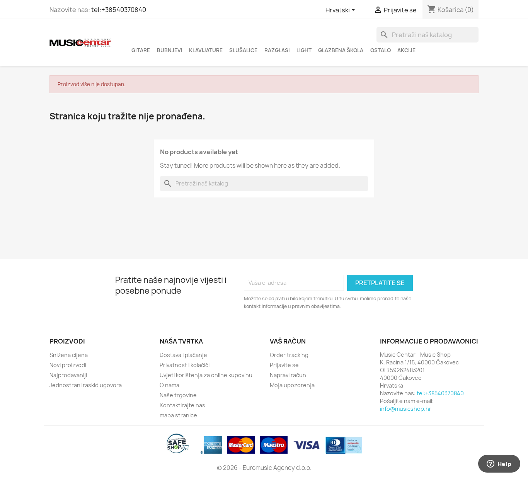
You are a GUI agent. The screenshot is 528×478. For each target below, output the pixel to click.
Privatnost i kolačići (184, 365)
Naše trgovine (178, 395)
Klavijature (206, 50)
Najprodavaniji (68, 375)
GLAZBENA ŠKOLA (340, 50)
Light (304, 50)
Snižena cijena (68, 355)
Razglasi (277, 50)
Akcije (406, 50)
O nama (169, 385)
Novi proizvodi (67, 365)
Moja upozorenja (292, 385)
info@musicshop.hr (405, 408)
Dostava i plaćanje (183, 355)
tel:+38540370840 (118, 9)
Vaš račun (288, 341)
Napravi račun (288, 375)
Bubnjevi (169, 50)
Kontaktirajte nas (182, 405)
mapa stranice (178, 415)
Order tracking (289, 355)
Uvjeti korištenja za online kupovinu (206, 375)
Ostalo (380, 50)
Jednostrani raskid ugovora (85, 385)
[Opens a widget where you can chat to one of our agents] (499, 464)
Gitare (140, 50)
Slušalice (243, 50)
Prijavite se (284, 365)
